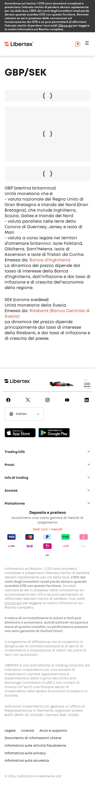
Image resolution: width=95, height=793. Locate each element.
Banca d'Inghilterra (50, 260)
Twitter (29, 403)
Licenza (27, 730)
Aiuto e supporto (53, 730)
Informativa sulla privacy (25, 753)
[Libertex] (19, 44)
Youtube (68, 403)
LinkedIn (87, 403)
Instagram (48, 403)
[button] (87, 44)
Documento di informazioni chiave (33, 738)
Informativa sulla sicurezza (27, 760)
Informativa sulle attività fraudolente (35, 745)
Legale (10, 730)
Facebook (9, 403)
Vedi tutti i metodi (47, 529)
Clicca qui (65, 25)
